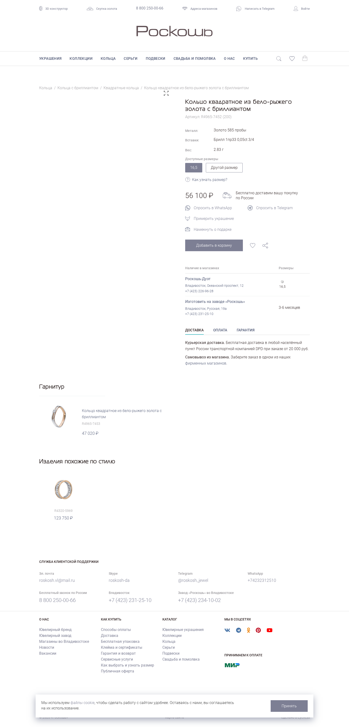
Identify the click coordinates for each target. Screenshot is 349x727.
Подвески (155, 58)
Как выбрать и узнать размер (127, 665)
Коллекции (81, 58)
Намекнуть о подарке (212, 229)
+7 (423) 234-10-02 (199, 600)
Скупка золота (106, 8)
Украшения (50, 58)
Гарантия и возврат (118, 653)
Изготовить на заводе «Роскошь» (215, 301)
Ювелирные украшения (183, 629)
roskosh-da (119, 580)
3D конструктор (56, 8)
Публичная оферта (117, 671)
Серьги (130, 58)
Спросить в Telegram (274, 208)
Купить (250, 58)
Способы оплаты (116, 629)
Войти (305, 8)
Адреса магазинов (203, 8)
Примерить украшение (214, 218)
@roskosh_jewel (193, 580)
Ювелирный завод (55, 635)
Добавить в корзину (214, 245)
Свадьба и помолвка (195, 58)
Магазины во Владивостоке (64, 641)
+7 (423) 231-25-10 (199, 314)
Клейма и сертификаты (121, 647)
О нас (229, 58)
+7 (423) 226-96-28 (199, 291)
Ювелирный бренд (55, 629)
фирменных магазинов (205, 363)
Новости (46, 647)
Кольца (108, 58)
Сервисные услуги (117, 659)
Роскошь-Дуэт (198, 279)
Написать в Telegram (259, 8)
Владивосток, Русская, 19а (206, 308)
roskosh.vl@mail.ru (57, 580)
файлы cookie (82, 702)
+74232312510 (262, 580)
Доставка (109, 635)
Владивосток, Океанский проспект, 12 (214, 285)
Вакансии (47, 653)
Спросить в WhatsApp (213, 208)
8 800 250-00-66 (149, 8)
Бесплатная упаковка (120, 641)
